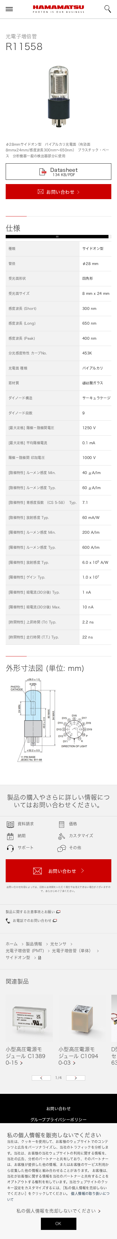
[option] (29, 1030)
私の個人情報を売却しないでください (56, 1211)
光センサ (58, 943)
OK (58, 1223)
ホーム (12, 943)
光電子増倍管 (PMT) (25, 950)
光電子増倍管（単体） (72, 950)
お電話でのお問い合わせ (32, 921)
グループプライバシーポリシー (58, 1119)
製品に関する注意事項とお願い (30, 912)
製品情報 (34, 943)
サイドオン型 (18, 957)
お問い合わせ (58, 1108)
